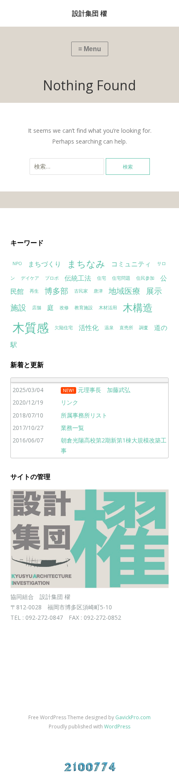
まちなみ (86, 263)
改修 (64, 307)
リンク (69, 402)
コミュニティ (131, 263)
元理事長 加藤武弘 (104, 390)
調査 (143, 327)
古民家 (81, 291)
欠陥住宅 (64, 327)
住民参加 (145, 278)
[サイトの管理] (89, 586)
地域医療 (124, 290)
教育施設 (84, 307)
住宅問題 (121, 278)
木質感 (30, 327)
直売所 (126, 327)
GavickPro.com (133, 717)
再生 (34, 291)
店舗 (36, 307)
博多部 (56, 290)
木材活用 (108, 307)
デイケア (30, 278)
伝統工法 (78, 278)
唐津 (98, 291)
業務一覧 (72, 428)
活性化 (89, 327)
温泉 (109, 327)
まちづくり (44, 263)
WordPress (117, 726)
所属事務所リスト (84, 415)
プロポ (52, 278)
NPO (17, 263)
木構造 (138, 307)
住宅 (101, 278)
